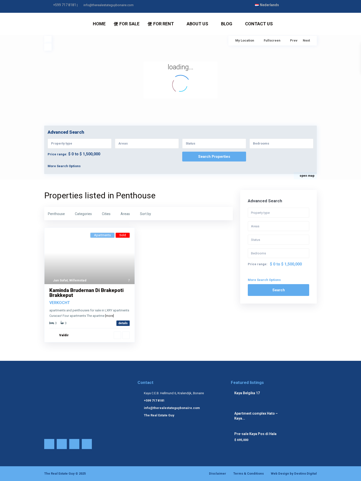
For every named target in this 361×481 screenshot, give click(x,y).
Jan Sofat (60, 280)
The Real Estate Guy (159, 415)
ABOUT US (197, 23)
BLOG (226, 23)
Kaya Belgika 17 (247, 393)
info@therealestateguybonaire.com (172, 408)
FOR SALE (129, 23)
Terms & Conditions (248, 473)
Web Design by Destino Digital (294, 473)
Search (278, 290)
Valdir (64, 335)
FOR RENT (163, 23)
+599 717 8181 (64, 5)
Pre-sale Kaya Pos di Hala (255, 434)
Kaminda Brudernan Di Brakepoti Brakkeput (86, 292)
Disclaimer (217, 473)
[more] (109, 316)
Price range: (57, 154)
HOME (99, 23)
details (123, 323)
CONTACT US (259, 23)
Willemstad (77, 280)
